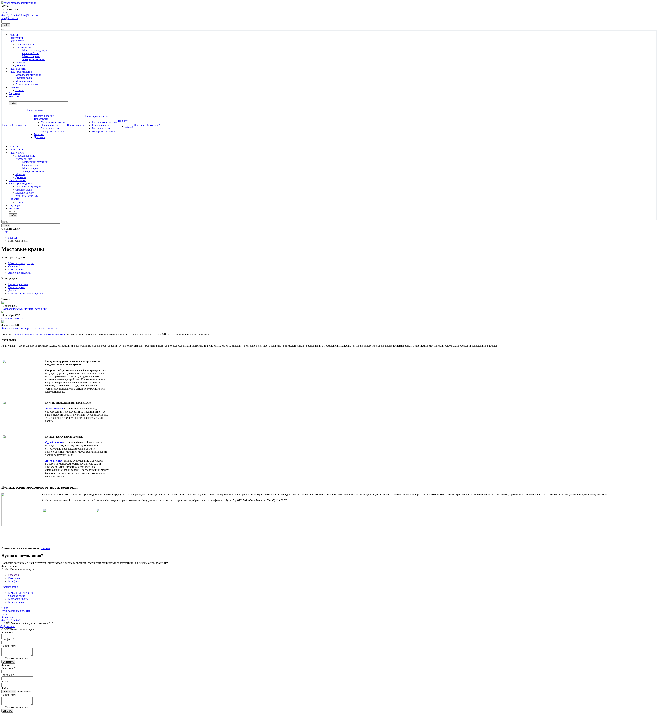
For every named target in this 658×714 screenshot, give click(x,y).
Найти (6, 25)
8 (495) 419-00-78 (11, 15)
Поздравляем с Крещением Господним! (24, 308)
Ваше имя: (8, 632)
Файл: (4, 688)
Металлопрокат (31, 56)
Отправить (8, 662)
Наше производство (20, 71)
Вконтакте (14, 578)
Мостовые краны (18, 598)
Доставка (20, 65)
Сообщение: (8, 645)
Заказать (7, 711)
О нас (4, 607)
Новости (14, 87)
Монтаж (20, 62)
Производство (16, 287)
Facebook (13, 574)
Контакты (14, 96)
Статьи (19, 90)
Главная (13, 34)
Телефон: (7, 639)
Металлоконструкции (35, 50)
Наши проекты (17, 68)
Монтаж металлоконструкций (25, 293)
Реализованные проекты (15, 610)
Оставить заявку (11, 9)
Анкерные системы (33, 59)
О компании (16, 37)
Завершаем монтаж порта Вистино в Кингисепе (29, 328)
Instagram (13, 581)
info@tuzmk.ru (29, 15)
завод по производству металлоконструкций (39, 333)
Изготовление (23, 47)
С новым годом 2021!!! (14, 318)
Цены (4, 12)
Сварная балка (30, 53)
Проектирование (25, 44)
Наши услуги (16, 40)
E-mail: (5, 681)
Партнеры (14, 93)
